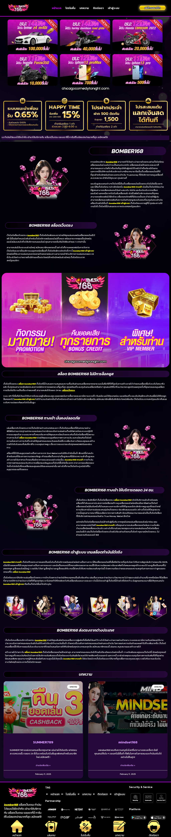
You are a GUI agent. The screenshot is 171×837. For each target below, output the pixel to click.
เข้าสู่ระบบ (113, 8)
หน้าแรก (56, 8)
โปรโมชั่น (70, 8)
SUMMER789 (43, 742)
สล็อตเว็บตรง (68, 390)
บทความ (84, 8)
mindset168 (127, 742)
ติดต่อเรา (98, 8)
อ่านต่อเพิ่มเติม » (43, 765)
